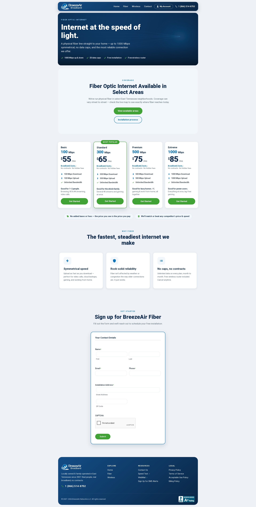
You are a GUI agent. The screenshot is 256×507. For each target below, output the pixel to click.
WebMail (141, 477)
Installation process (128, 119)
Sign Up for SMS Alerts (148, 481)
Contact (148, 6)
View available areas (128, 111)
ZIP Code (99, 406)
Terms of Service (176, 474)
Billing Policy (174, 481)
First (97, 359)
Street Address (102, 395)
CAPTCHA (99, 416)
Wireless (136, 6)
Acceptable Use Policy (178, 477)
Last (130, 359)
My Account (165, 6)
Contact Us (143, 470)
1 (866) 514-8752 (186, 6)
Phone (132, 368)
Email (98, 368)
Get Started (74, 201)
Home (116, 6)
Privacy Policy (175, 470)
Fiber (125, 6)
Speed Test (143, 474)
